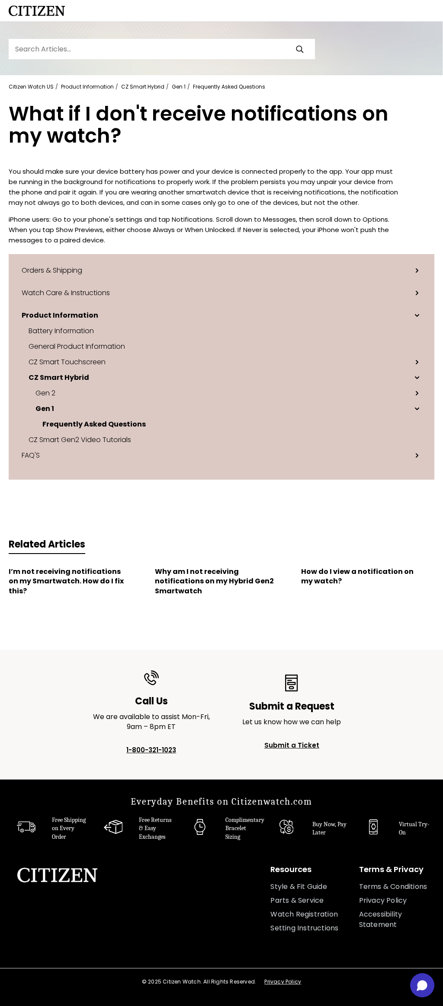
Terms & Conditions (393, 886)
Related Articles (47, 544)
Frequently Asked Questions (229, 86)
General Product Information (77, 346)
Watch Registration (304, 914)
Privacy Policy (383, 900)
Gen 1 (179, 86)
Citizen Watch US (31, 86)
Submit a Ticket (291, 745)
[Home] (37, 11)
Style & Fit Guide (298, 886)
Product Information (87, 86)
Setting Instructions (304, 928)
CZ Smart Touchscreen (67, 361)
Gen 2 (45, 393)
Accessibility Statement (380, 919)
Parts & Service (297, 900)
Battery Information (61, 330)
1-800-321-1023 (151, 749)
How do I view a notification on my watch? (357, 576)
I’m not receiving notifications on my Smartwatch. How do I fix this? (66, 581)
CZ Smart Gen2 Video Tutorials (80, 439)
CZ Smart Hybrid (142, 86)
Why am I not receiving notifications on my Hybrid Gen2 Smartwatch (214, 581)
